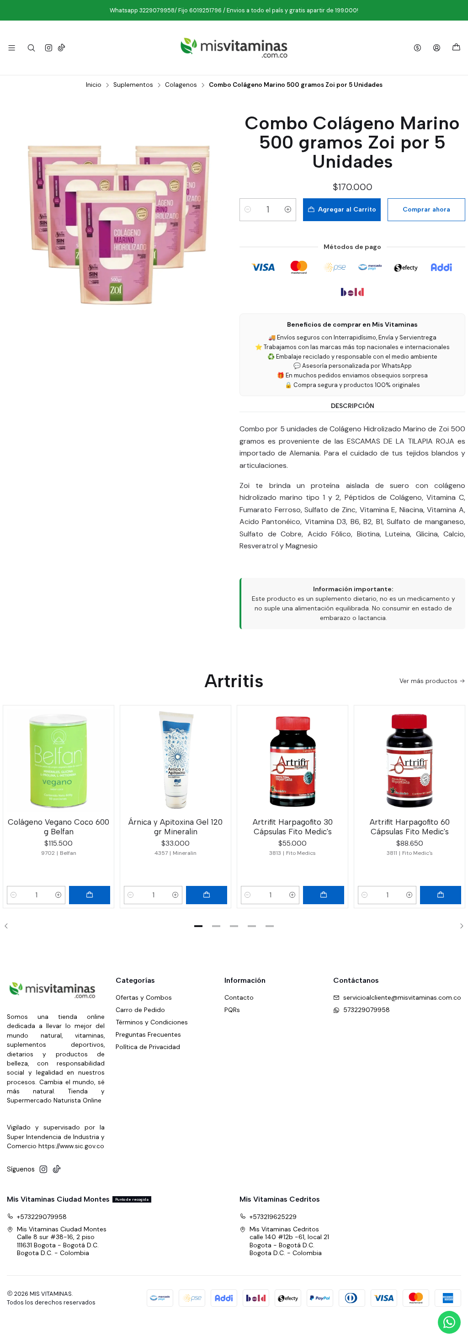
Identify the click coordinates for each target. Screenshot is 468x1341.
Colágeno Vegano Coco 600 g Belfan (58, 826)
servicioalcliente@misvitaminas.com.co (402, 997)
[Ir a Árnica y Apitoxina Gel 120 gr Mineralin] (175, 760)
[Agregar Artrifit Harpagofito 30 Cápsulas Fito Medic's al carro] (323, 895)
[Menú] (11, 48)
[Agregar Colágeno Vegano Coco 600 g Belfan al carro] (89, 895)
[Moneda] (417, 48)
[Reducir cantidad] (247, 210)
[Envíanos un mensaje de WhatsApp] (449, 1322)
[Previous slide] (9, 926)
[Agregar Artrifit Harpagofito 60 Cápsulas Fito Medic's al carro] (440, 895)
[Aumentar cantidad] (288, 210)
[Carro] (456, 47)
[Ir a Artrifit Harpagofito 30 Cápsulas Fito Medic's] (292, 760)
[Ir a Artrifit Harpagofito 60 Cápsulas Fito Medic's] (409, 760)
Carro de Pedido (140, 1010)
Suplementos (133, 85)
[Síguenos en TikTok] (61, 47)
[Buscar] (31, 48)
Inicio (93, 85)
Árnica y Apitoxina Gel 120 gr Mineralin (175, 826)
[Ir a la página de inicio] (234, 48)
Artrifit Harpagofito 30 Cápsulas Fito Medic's (293, 826)
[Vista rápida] (103, 759)
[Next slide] (458, 926)
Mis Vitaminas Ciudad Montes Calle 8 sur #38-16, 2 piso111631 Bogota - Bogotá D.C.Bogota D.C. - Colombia (61, 1241)
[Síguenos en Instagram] (48, 47)
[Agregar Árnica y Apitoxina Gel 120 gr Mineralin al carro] (206, 895)
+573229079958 (42, 1217)
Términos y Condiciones (152, 1022)
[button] (198, 926)
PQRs (232, 1010)
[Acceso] (437, 48)
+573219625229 (273, 1217)
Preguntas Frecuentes (148, 1034)
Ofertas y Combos (144, 997)
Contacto (239, 997)
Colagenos (181, 85)
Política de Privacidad (148, 1047)
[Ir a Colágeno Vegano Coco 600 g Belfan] (58, 760)
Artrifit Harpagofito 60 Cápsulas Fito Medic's (410, 826)
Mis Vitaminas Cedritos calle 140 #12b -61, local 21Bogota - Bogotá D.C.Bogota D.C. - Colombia (289, 1241)
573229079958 (366, 1010)
